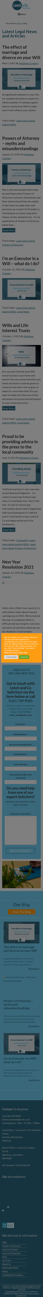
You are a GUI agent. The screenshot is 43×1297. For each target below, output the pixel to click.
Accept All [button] (24, 657)
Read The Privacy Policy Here (15, 652)
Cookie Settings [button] (11, 657)
